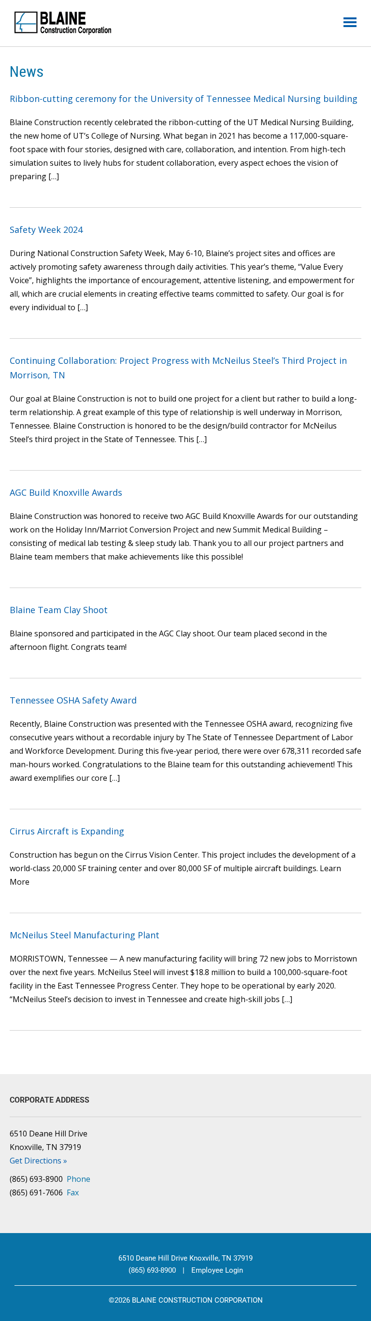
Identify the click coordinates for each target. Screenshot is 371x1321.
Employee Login (217, 1270)
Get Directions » (38, 1160)
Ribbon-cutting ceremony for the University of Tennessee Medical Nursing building (183, 98)
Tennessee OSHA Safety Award (73, 700)
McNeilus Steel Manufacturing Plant (84, 935)
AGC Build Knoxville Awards (66, 492)
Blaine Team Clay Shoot (59, 610)
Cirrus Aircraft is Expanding (67, 831)
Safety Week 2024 (46, 229)
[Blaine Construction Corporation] (62, 23)
